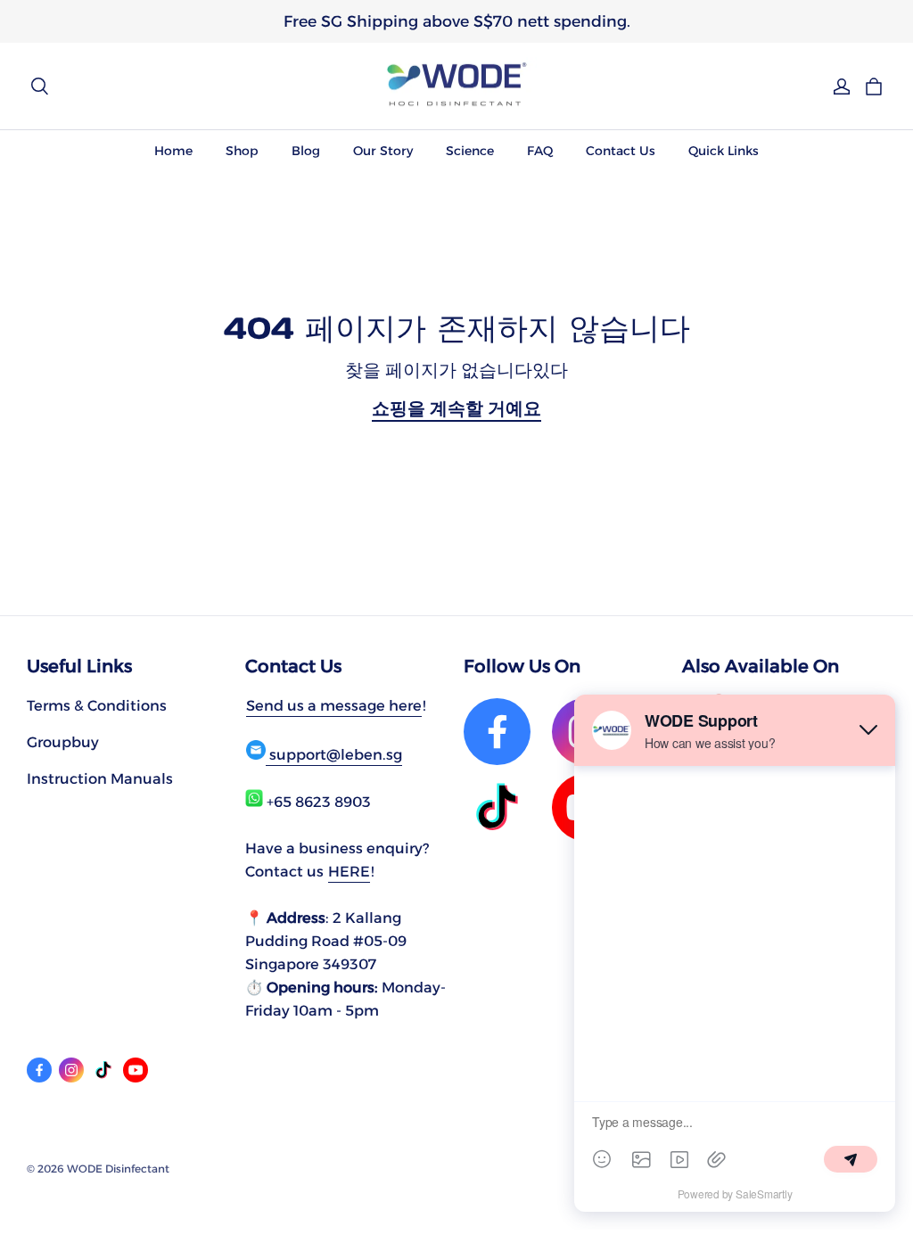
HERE (349, 871)
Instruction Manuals (100, 778)
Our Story (383, 151)
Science (470, 151)
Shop (242, 151)
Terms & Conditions (97, 705)
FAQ (540, 151)
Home (173, 151)
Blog (306, 151)
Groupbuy (63, 742)
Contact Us (620, 151)
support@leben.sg (334, 754)
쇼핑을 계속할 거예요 (456, 408)
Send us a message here (334, 705)
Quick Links (723, 151)
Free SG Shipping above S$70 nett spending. (457, 21)
